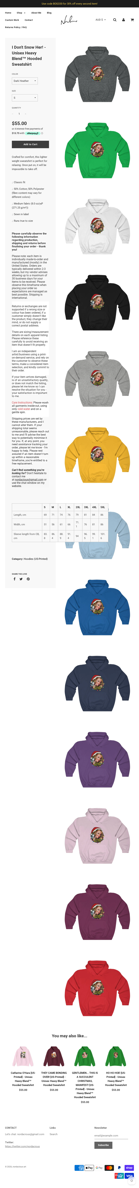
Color (15, 74)
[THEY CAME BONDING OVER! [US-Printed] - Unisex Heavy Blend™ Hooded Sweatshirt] (54, 1056)
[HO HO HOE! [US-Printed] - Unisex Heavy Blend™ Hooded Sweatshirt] (116, 1056)
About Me (36, 12)
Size (14, 91)
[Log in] (123, 19)
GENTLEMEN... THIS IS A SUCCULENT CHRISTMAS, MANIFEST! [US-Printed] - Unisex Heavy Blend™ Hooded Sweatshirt (85, 1085)
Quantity (16, 108)
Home (8, 12)
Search (53, 1134)
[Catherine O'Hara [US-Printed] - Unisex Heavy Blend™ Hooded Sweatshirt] (23, 1056)
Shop (20, 12)
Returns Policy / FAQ (16, 27)
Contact (29, 20)
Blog (49, 12)
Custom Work (12, 20)
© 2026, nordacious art (15, 1167)
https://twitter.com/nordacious (22, 1146)
